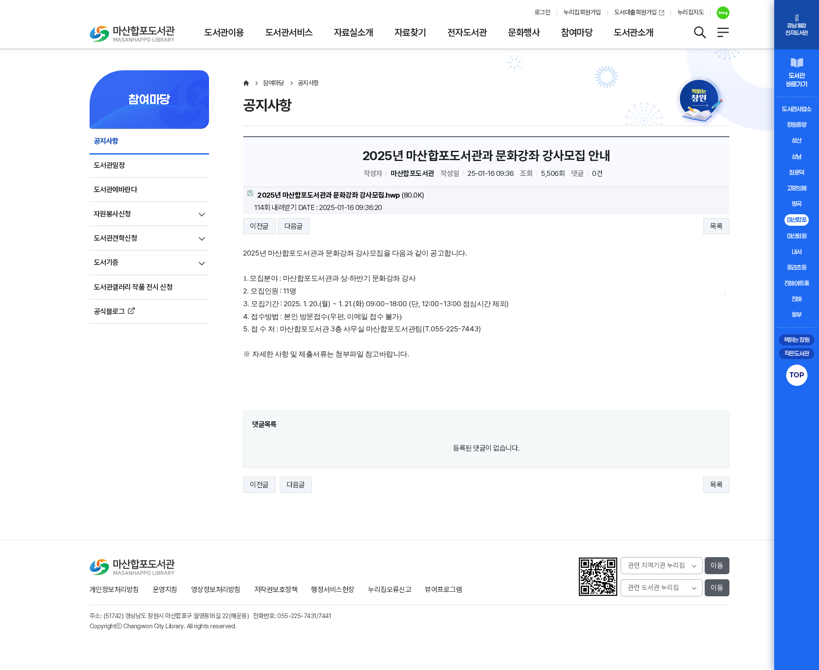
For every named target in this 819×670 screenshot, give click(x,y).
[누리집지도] (723, 32)
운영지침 (165, 589)
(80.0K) (340, 195)
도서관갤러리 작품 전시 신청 (133, 287)
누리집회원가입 (582, 12)
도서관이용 (224, 32)
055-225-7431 (297, 616)
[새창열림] (719, 12)
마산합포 (797, 219)
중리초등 (797, 267)
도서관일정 (109, 165)
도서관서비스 (289, 32)
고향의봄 (797, 188)
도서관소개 (633, 32)
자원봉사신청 (112, 214)
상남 (797, 156)
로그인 (542, 12)
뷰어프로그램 (443, 589)
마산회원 (797, 235)
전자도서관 (467, 32)
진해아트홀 (796, 283)
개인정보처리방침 (114, 589)
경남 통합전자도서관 (796, 29)
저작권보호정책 (275, 589)
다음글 (294, 226)
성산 (797, 140)
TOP (797, 375)
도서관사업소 (796, 108)
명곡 (797, 203)
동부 (797, 314)
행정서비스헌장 (332, 589)
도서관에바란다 (115, 189)
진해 (797, 298)
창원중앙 (797, 124)
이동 (717, 565)
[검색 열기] (699, 32)
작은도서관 (796, 353)
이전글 (259, 226)
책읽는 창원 (797, 339)
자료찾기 (410, 32)
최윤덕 (796, 172)
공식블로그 (109, 311)
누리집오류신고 (389, 589)
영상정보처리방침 (216, 589)
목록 (716, 226)
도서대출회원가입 (635, 12)
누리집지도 (690, 12)
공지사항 (106, 141)
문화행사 (524, 32)
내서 (797, 251)
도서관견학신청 (115, 238)
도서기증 (106, 262)
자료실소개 (353, 32)
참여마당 (576, 32)
